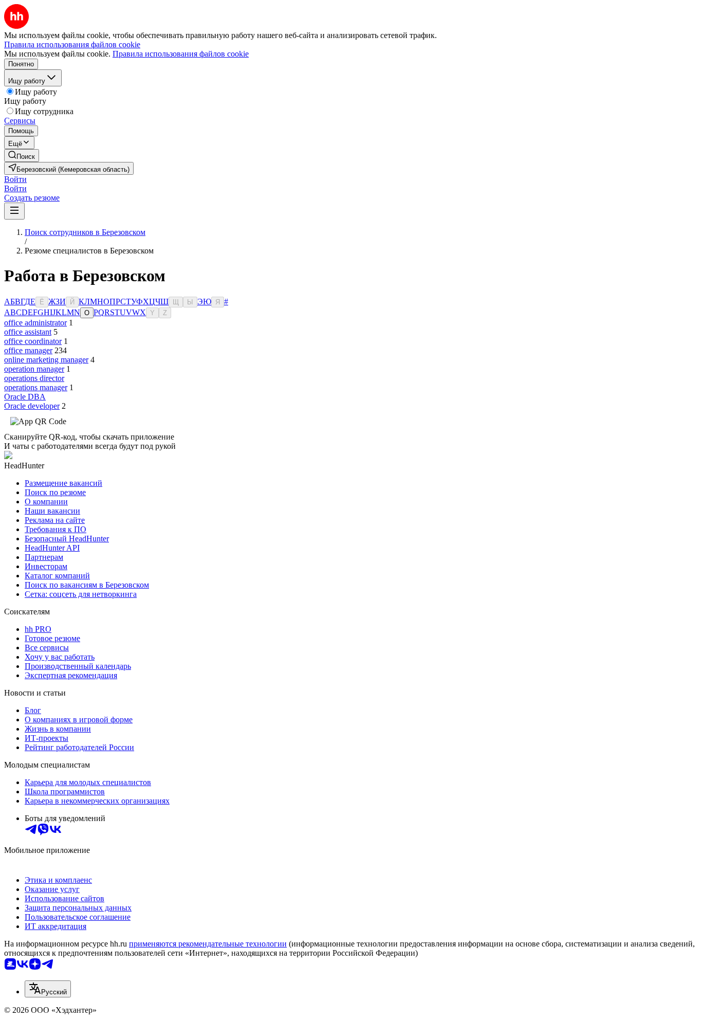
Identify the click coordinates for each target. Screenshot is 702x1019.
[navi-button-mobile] (14, 211)
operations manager (35, 387)
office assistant (27, 331)
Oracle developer (32, 406)
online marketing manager (46, 359)
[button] (15, 179)
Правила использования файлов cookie (181, 53)
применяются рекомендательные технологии (208, 943)
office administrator (35, 322)
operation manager (34, 369)
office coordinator (33, 341)
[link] (21, 155)
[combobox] (48, 988)
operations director (34, 378)
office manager (28, 350)
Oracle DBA (25, 396)
